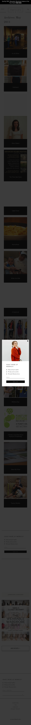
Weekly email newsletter (13, 371)
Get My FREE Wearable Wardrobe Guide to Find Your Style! (15, 2)
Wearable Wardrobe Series (14, 374)
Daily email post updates (13, 369)
